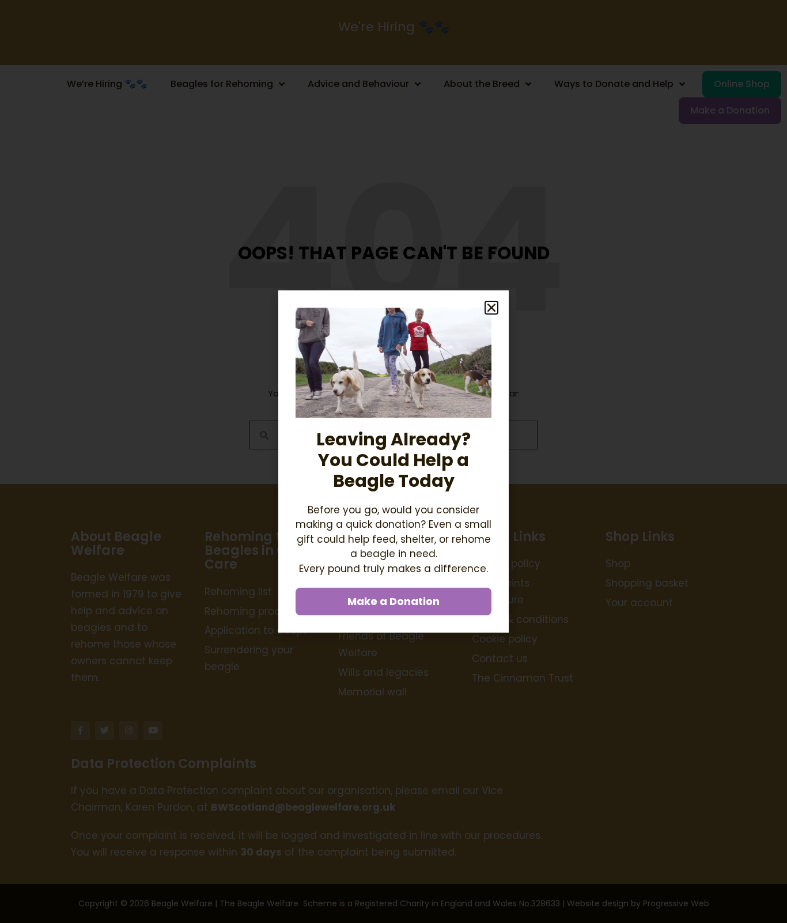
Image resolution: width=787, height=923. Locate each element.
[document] (393, 461)
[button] (491, 307)
